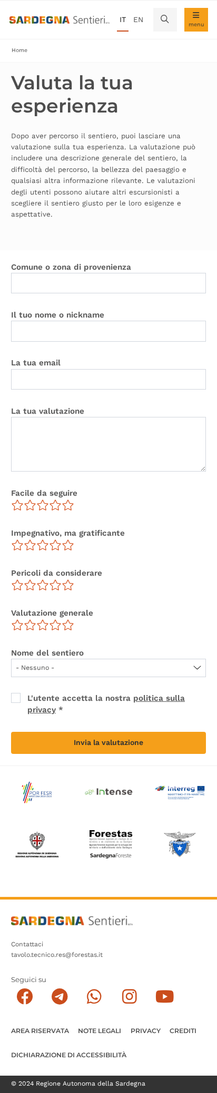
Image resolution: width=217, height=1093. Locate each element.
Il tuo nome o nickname (57, 315)
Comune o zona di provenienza (71, 267)
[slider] (42, 505)
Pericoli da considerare (56, 573)
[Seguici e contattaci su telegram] (60, 996)
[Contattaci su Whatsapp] (94, 996)
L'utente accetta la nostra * (106, 703)
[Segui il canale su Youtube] (164, 996)
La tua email (36, 362)
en (138, 19)
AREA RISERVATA (40, 1031)
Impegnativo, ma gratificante (68, 533)
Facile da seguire (44, 493)
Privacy (146, 1031)
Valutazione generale (52, 613)
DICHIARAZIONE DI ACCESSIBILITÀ (68, 1055)
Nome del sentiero (47, 653)
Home (19, 50)
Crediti (183, 1031)
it (123, 19)
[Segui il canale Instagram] (129, 996)
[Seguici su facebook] (24, 996)
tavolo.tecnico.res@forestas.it (57, 954)
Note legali (99, 1031)
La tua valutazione (47, 411)
